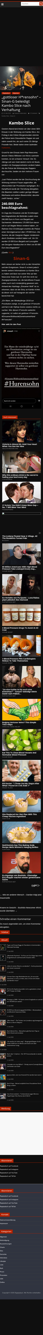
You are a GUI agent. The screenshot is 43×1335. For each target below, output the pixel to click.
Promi (2, 1272)
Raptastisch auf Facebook (9, 1166)
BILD (11, 253)
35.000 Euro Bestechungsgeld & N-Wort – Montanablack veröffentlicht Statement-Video (24, 1011)
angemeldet (13, 924)
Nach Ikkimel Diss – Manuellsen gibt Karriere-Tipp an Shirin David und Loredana (23, 1032)
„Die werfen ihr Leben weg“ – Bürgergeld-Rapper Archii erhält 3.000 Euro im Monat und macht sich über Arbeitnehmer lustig (24, 1043)
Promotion (3, 1275)
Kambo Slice (5, 116)
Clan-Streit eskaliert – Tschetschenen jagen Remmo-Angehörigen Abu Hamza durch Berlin (23, 1095)
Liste (1, 1265)
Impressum (4, 1223)
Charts (2, 1247)
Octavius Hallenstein (20, 113)
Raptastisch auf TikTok (8, 1176)
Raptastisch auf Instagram (9, 1169)
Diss (1, 1251)
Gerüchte (3, 1254)
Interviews (3, 1258)
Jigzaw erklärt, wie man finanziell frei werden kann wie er (24, 1075)
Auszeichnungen (6, 1244)
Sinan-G (12, 116)
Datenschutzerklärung (7, 1220)
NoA (1, 1268)
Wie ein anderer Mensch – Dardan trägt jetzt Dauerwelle (20, 896)
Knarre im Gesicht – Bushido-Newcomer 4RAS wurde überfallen (20, 909)
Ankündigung (4, 1240)
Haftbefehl (6, 148)
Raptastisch (6, 93)
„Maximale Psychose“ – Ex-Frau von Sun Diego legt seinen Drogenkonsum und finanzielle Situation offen (24, 956)
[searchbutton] (41, 3)
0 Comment (33, 113)
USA (1, 1279)
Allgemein (16, 93)
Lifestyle (3, 1261)
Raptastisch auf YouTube (8, 1173)
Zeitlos (2, 1282)
